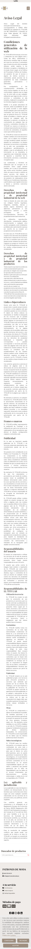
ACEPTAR (15, 945)
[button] (14, 1)
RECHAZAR (23, 940)
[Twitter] (13, 913)
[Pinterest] (18, 913)
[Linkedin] (21, 913)
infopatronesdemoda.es (11, 876)
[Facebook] (10, 913)
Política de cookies (9, 935)
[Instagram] (16, 913)
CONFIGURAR (8, 940)
